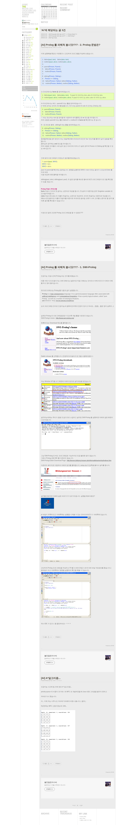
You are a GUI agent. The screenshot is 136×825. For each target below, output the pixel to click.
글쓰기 (30, 122)
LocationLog (29, 11)
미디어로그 (27, 121)
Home (29, 5)
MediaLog (29, 9)
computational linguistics (68, 296)
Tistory (32, 126)
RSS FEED (26, 114)
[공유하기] (48, 226)
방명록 (23, 122)
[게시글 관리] (51, 226)
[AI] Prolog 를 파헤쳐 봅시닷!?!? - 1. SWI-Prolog (61, 36)
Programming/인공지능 (46, 47)
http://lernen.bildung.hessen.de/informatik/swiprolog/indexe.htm (89, 460)
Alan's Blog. (82, 818)
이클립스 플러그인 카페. (86, 820)
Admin (29, 15)
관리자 (27, 122)
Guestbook (29, 13)
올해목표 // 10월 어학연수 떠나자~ (55, 247)
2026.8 (49, 6)
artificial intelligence (49, 296)
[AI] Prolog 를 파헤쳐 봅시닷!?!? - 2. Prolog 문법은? (62, 34)
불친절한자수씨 (26, 22)
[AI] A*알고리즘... (53, 37)
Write (29, 17)
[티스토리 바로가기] (30, 116)
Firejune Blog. (83, 816)
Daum (25, 125)
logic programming (57, 294)
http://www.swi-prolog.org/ (65, 318)
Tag (29, 7)
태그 (23, 121)
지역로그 (32, 121)
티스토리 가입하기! (26, 118)
